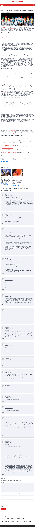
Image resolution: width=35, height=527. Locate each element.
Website (2, 497)
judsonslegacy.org (13, 133)
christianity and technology (25, 518)
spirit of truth (3, 522)
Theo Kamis (6, 228)
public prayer (12, 521)
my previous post (4, 27)
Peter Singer (14, 73)
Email (19, 493)
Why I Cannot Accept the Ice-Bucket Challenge (5, 157)
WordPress (28, 525)
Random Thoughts (7, 295)
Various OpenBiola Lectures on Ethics (7, 148)
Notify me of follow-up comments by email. (7, 502)
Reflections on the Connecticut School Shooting (16, 157)
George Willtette (7, 258)
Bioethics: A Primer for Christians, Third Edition (9, 149)
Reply (3, 208)
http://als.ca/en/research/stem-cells (10, 219)
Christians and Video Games (26, 156)
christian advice (13, 518)
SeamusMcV (7, 371)
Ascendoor (21, 525)
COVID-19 (21, 519)
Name (2, 493)
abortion (3, 518)
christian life (3, 519)
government (31, 519)
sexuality (30, 521)
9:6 (5, 92)
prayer (2, 521)
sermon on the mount (24, 521)
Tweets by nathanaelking (4, 513)
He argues (18, 74)
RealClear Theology (17, 1)
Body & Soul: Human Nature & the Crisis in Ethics (9, 152)
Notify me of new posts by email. (5, 506)
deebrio (6, 214)
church (7, 519)
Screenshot (18, 351)
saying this (2, 37)
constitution (11, 519)
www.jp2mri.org (18, 128)
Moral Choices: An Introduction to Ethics (8, 151)
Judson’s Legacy (12, 130)
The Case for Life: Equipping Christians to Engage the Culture (11, 146)
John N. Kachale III (7, 385)
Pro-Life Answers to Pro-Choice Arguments (8, 145)
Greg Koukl (9, 36)
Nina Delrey (7, 327)
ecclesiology (26, 519)
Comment (2, 482)
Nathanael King (3, 12)
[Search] (33, 5)
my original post (11, 28)
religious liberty (18, 521)
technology (8, 522)
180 (1, 177)
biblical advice (7, 518)
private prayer (7, 521)
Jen (5, 194)
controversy (16, 519)
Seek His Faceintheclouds (9, 309)
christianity (18, 518)
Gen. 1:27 (3, 92)
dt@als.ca (12, 378)
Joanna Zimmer (7, 358)
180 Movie (4, 143)
